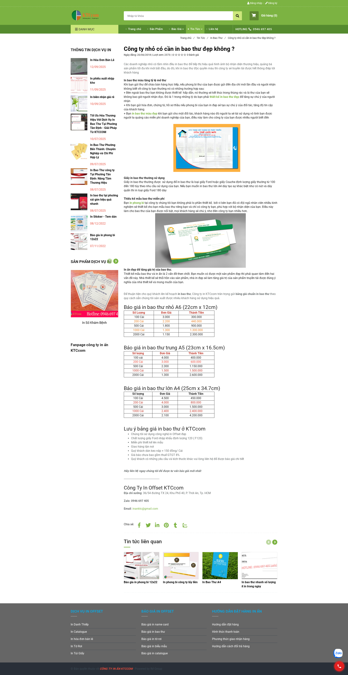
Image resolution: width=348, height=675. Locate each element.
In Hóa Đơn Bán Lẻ (102, 60)
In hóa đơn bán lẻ (82, 639)
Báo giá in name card (155, 624)
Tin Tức (195, 29)
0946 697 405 (262, 29)
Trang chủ (134, 29)
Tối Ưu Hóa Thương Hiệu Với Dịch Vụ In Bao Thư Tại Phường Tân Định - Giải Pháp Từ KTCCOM (103, 124)
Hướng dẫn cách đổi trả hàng (231, 646)
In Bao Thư (217, 37)
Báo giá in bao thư (153, 631)
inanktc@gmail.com (145, 508)
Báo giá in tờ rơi (151, 639)
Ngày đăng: (130, 54)
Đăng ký (272, 3)
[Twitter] (148, 524)
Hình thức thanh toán (225, 631)
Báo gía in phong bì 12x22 (102, 237)
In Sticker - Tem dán (103, 216)
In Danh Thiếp (80, 624)
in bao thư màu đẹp (144, 113)
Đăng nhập (255, 3)
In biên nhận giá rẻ (102, 97)
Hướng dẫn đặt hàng (225, 624)
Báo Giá (176, 29)
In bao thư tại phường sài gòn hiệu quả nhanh (104, 199)
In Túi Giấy (77, 653)
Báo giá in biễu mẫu (154, 646)
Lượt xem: (158, 54)
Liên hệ (213, 29)
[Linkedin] (157, 524)
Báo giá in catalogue (154, 653)
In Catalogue (79, 631)
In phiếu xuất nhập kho (102, 80)
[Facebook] (139, 524)
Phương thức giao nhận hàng (231, 639)
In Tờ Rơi (76, 646)
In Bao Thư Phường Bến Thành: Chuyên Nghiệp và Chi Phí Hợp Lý (103, 151)
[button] (263, 15)
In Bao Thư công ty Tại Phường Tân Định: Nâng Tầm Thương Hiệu (102, 176)
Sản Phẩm (156, 29)
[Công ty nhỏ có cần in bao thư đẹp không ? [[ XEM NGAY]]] (339, 666)
